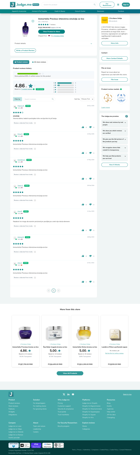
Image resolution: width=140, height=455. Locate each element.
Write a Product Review (25, 50)
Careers (36, 432)
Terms (74, 450)
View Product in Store (51, 31)
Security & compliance (66, 409)
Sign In (126, 4)
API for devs (111, 415)
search (94, 4)
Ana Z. (20, 263)
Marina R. (21, 106)
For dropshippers (39, 403)
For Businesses (107, 5)
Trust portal (62, 412)
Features (12, 409)
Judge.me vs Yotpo (15, 429)
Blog (108, 403)
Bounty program (63, 426)
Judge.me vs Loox (15, 426)
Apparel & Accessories (19, 11)
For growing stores (40, 409)
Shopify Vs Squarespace (91, 412)
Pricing (60, 403)
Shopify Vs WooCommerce (92, 409)
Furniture (121, 11)
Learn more (105, 107)
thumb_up (83, 127)
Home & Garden (80, 11)
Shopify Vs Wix (88, 418)
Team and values (39, 426)
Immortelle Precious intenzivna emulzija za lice (61, 19)
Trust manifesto (63, 415)
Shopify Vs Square (89, 415)
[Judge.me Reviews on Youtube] (73, 394)
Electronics (100, 11)
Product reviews (14, 403)
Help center (111, 412)
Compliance (95, 450)
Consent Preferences (125, 450)
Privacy (79, 450)
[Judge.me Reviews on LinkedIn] (68, 394)
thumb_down (90, 127)
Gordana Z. (22, 160)
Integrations (13, 415)
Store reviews (13, 406)
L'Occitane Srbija (58, 36)
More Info (114, 43)
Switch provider (14, 438)
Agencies (110, 409)
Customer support (64, 406)
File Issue (114, 79)
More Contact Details (114, 58)
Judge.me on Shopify (89, 403)
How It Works (114, 165)
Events (109, 406)
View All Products (70, 373)
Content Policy (104, 450)
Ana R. (20, 211)
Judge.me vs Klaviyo (16, 435)
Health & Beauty (60, 11)
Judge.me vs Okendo (16, 432)
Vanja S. (20, 185)
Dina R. (20, 134)
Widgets (12, 412)
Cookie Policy (114, 450)
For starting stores (39, 406)
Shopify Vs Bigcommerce (91, 406)
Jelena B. (21, 237)
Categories (86, 429)
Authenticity (86, 450)
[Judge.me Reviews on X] (64, 394)
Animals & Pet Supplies (39, 11)
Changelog (111, 418)
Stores (84, 426)
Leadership (37, 429)
